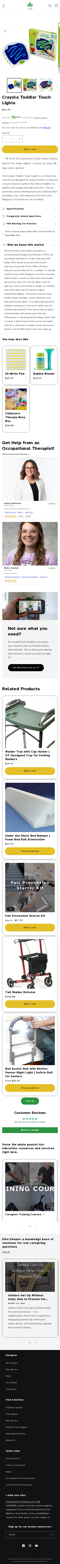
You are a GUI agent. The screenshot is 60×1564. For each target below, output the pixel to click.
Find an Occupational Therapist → (16, 454)
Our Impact (11, 1383)
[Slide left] (3, 86)
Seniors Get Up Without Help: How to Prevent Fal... (28, 1297)
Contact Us (11, 1389)
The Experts (12, 1414)
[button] (3, 6)
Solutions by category (16, 1427)
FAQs (8, 1376)
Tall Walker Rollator (20, 992)
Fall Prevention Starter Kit (25, 915)
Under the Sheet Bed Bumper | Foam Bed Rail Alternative (27, 837)
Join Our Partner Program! (19, 1485)
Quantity (6, 133)
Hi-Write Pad (14, 373)
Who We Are (12, 1370)
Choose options (30, 851)
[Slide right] (57, 86)
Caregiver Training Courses (23, 1214)
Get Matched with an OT (25, 668)
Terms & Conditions (16, 1465)
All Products (12, 1363)
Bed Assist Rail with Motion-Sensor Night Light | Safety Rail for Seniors (29, 1072)
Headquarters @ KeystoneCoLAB (23, 1502)
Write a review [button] (30, 1130)
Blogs (8, 1472)
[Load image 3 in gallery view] (45, 85)
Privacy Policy (13, 1459)
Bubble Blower (44, 373)
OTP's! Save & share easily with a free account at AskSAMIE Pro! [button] (30, 233)
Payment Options (14, 1408)
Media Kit (10, 1440)
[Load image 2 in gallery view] (30, 85)
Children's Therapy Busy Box (15, 417)
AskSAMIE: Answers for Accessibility (25, 1559)
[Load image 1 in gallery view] (14, 85)
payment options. (41, 118)
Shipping (5, 122)
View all (30, 1101)
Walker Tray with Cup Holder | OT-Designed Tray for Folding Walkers (27, 755)
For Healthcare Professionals (20, 1478)
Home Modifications (16, 1434)
